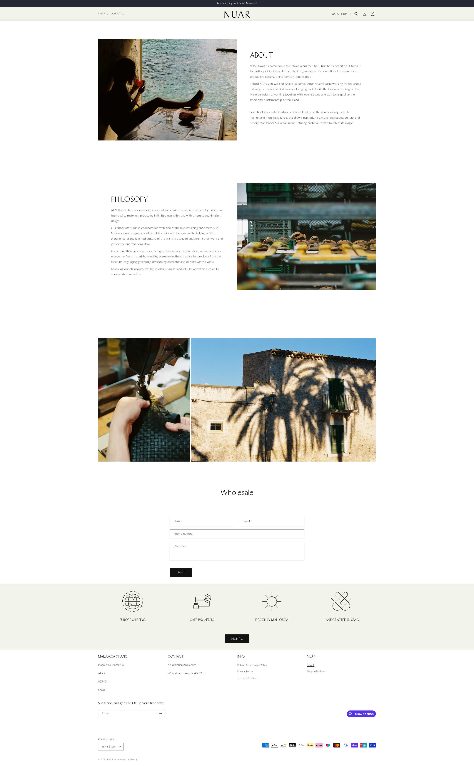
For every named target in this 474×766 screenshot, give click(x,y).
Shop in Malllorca (316, 671)
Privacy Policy (245, 671)
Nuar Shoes (112, 759)
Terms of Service (247, 678)
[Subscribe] (160, 713)
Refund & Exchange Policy (252, 665)
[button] (103, 14)
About (310, 665)
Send (181, 572)
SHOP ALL (237, 638)
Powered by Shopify (128, 759)
